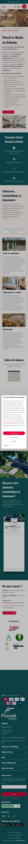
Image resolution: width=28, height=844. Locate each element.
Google (13, 421)
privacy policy (7, 421)
